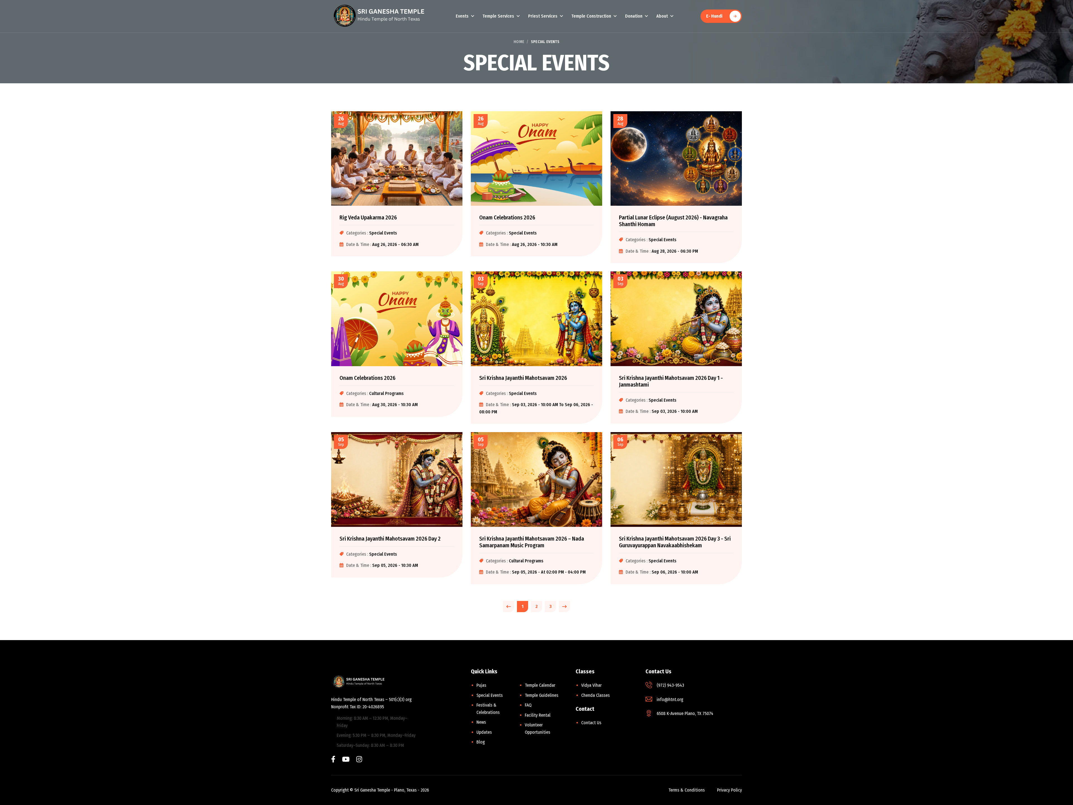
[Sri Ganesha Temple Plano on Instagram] (359, 760)
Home (519, 41)
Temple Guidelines (541, 695)
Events (462, 16)
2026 (425, 790)
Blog (480, 742)
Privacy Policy (729, 790)
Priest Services (542, 16)
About (662, 16)
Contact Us (591, 722)
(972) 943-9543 (670, 685)
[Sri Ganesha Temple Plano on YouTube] (346, 760)
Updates (484, 732)
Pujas (481, 685)
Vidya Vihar (591, 685)
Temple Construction (591, 16)
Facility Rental (537, 715)
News (481, 722)
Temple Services (498, 16)
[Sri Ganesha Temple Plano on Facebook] (333, 760)
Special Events (489, 695)
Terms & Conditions (686, 790)
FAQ (528, 705)
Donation (633, 16)
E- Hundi (714, 16)
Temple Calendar (540, 685)
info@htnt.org (670, 699)
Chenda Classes (595, 695)
